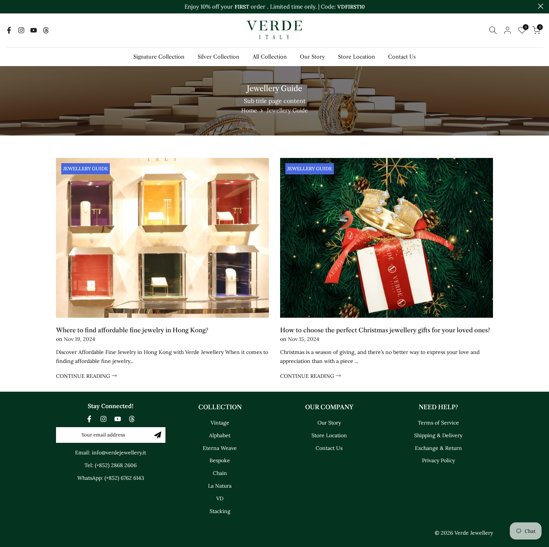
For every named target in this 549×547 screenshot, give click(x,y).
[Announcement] (274, 7)
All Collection (269, 56)
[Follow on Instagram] (21, 30)
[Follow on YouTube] (33, 30)
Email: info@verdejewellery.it (110, 452)
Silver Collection (218, 56)
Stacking (220, 511)
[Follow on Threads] (46, 30)
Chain (220, 473)
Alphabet (219, 435)
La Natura (220, 485)
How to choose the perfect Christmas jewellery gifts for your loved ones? (385, 330)
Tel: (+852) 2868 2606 (110, 465)
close (8, 6)
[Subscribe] (157, 435)
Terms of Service (438, 422)
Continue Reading (84, 376)
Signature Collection (158, 56)
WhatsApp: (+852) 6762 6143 (110, 478)
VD (219, 498)
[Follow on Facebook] (9, 30)
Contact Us (402, 56)
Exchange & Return (438, 448)
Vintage (220, 422)
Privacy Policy (438, 460)
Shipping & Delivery (438, 435)
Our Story (312, 56)
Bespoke (220, 460)
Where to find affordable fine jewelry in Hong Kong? (132, 330)
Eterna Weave (220, 448)
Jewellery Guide (85, 168)
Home (249, 110)
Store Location (356, 56)
